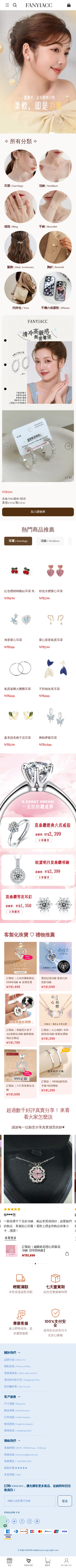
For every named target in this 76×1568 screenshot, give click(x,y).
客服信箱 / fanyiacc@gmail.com (21, 1454)
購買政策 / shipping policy (18, 1430)
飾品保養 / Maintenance (17, 1410)
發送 (65, 1501)
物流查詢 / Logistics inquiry (19, 1424)
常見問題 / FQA (12, 1474)
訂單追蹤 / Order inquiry (17, 1417)
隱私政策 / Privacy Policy (17, 1366)
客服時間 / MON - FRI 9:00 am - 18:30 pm (25, 1448)
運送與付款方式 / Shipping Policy (22, 1380)
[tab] (17, 133)
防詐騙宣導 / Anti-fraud (17, 1386)
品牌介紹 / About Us (15, 1359)
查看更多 (10, 1238)
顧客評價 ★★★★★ (15, 1468)
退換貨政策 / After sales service (20, 1373)
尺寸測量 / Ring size (14, 1403)
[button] (7, 5)
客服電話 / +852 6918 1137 (17, 1461)
